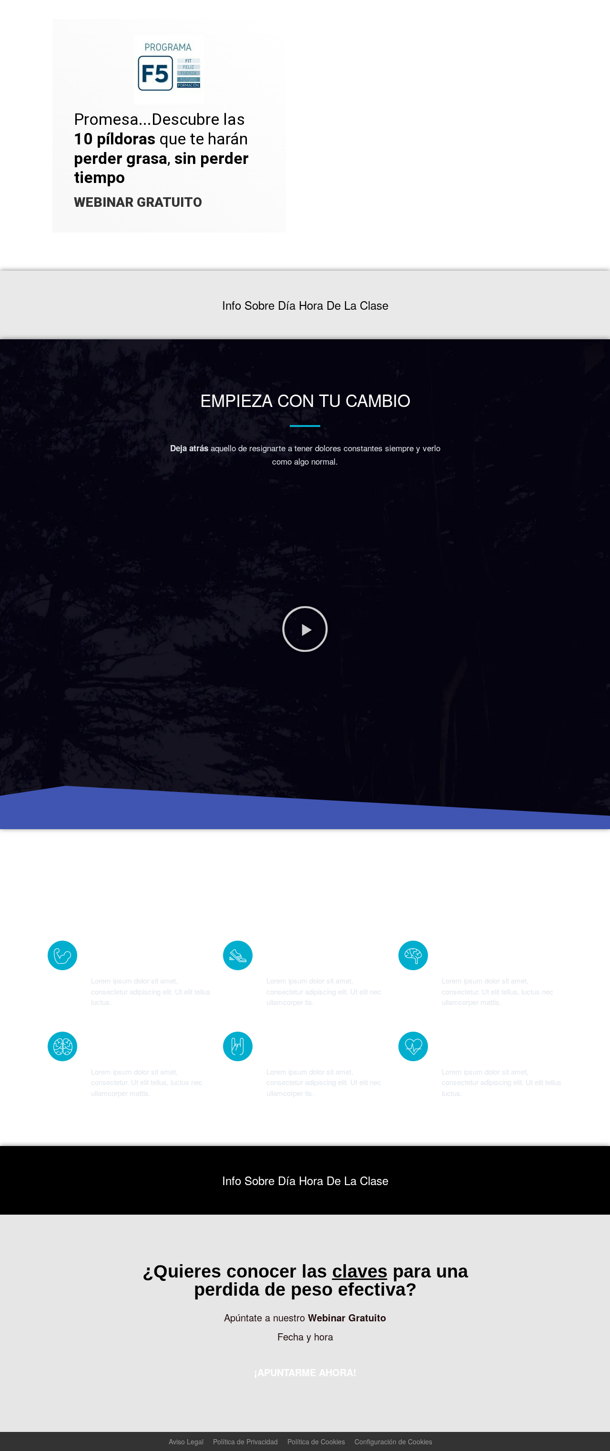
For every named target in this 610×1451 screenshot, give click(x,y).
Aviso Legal (186, 1441)
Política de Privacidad (245, 1441)
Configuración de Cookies (393, 1441)
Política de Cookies (316, 1441)
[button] (305, 629)
